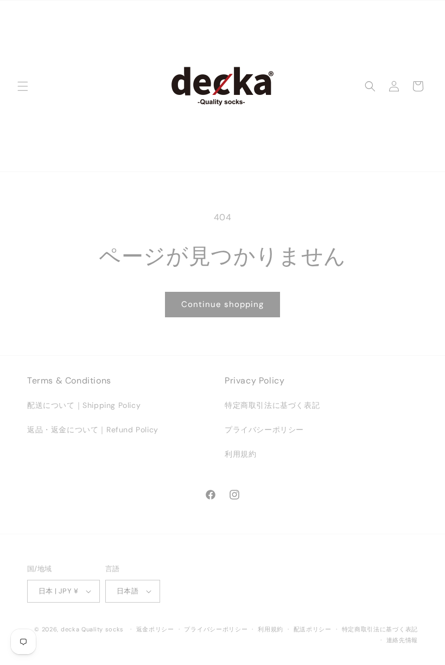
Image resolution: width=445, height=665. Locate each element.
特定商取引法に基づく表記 (272, 405)
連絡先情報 (402, 640)
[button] (23, 86)
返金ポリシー (155, 629)
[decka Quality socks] (222, 86)
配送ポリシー (313, 629)
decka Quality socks (92, 629)
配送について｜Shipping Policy (84, 405)
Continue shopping (222, 304)
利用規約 (240, 454)
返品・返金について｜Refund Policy (92, 429)
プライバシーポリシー (264, 429)
